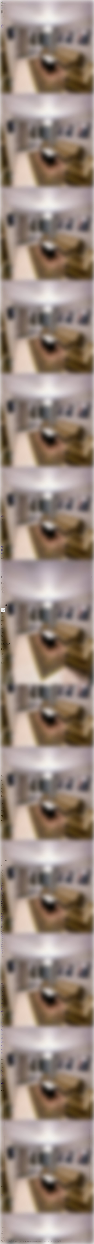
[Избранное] (3, 610)
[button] (49, 605)
